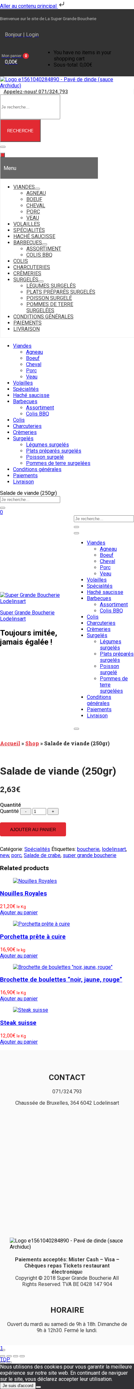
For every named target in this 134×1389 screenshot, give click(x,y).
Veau (31, 377)
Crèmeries (25, 432)
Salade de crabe (42, 855)
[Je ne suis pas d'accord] (38, 1387)
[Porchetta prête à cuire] (41, 924)
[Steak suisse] (30, 1010)
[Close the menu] (2, 155)
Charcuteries (27, 426)
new (4, 855)
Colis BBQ (37, 414)
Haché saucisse (31, 395)
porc (16, 855)
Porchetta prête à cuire (33, 936)
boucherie (88, 849)
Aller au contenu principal (29, 6)
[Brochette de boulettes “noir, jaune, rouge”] (63, 967)
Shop (32, 743)
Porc (31, 370)
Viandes (22, 346)
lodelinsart (114, 849)
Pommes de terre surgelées (58, 463)
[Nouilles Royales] (35, 881)
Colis (19, 420)
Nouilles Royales (23, 893)
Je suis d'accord (18, 1385)
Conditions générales (37, 469)
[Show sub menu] (37, 189)
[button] (20, 58)
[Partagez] (15, 1356)
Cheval (33, 364)
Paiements (25, 475)
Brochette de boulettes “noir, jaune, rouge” (61, 979)
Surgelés (23, 438)
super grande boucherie (89, 855)
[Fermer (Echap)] (22, 1356)
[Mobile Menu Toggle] (3, 147)
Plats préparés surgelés (53, 451)
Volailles (23, 383)
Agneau (34, 352)
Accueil (10, 743)
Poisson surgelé (45, 457)
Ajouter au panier (33, 829)
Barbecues (25, 401)
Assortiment (40, 408)
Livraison (23, 482)
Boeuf (33, 358)
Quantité (9, 811)
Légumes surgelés (47, 445)
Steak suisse (18, 1022)
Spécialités (26, 389)
